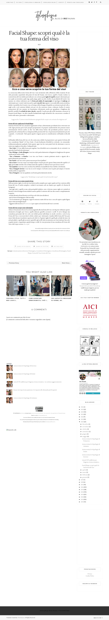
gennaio (84, 477)
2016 (82, 487)
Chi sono (19, 2)
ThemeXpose (21, 617)
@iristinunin (28, 204)
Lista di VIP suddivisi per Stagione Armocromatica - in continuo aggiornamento (37, 382)
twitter (90, 204)
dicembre (85, 424)
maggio (84, 436)
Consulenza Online (49, 2)
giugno (84, 434)
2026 (82, 407)
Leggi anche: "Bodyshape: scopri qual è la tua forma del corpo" (39, 177)
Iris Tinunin (23, 413)
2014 (82, 492)
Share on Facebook (23, 246)
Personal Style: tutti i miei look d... (16, 299)
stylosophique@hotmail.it (50, 421)
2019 (82, 480)
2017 (82, 485)
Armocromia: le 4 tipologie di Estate (24, 374)
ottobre (84, 429)
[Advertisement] (90, 59)
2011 (82, 499)
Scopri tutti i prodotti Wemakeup (90, 286)
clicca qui (26, 224)
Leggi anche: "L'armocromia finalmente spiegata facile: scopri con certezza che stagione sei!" (39, 119)
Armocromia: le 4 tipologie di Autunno (25, 398)
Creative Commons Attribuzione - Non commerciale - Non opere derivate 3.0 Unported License (48, 413)
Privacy (90, 574)
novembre (85, 427)
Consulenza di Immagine (32, 2)
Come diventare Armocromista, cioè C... (38, 299)
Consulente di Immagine (43, 251)
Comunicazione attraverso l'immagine (24, 251)
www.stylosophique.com (42, 415)
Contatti (61, 2)
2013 (82, 494)
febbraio (85, 475)
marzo (84, 472)
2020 (82, 422)
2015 (82, 489)
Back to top (98, 617)
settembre (85, 431)
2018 (82, 482)
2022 (82, 417)
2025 (82, 409)
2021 (82, 419)
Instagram (82, 204)
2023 (82, 414)
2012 (82, 497)
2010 (82, 502)
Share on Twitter (42, 246)
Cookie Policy (90, 576)
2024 (82, 412)
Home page (9, 2)
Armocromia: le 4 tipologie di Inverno (24, 366)
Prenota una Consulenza (75, 2)
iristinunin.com (86, 246)
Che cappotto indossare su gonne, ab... (61, 299)
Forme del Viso (46, 253)
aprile (84, 470)
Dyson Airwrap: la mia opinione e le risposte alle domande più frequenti (35, 390)
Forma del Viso (36, 253)
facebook (97, 204)
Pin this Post (58, 246)
